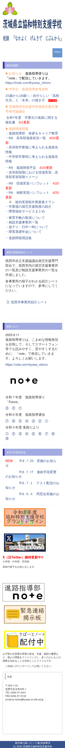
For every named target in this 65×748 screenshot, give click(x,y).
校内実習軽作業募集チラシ (35, 202)
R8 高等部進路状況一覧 (27, 138)
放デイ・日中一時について (28, 227)
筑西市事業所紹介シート (29, 302)
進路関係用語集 (20, 238)
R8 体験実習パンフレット (29, 192)
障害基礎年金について (25, 232)
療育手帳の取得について (27, 218)
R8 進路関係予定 (22, 168)
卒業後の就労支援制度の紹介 (30, 206)
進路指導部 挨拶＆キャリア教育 (33, 133)
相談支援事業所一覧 (23, 222)
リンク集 (35, 743)
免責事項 (45, 743)
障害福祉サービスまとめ (27, 211)
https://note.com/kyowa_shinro (28, 83)
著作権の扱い (22, 743)
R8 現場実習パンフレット (29, 183)
